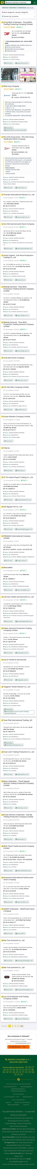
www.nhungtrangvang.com (18, 1091)
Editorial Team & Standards (22, 1102)
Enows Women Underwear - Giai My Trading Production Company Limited (18, 816)
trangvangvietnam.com (10, 1086)
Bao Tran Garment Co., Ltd (13, 940)
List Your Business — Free (11, 1097)
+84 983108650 (10, 698)
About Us (8, 1102)
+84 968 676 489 (10, 642)
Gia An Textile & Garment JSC (15, 659)
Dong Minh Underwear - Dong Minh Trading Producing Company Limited (18, 23)
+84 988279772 (10, 732)
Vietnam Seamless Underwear (17, 2)
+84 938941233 (10, 608)
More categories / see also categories (15, 12)
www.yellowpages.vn (26, 1086)
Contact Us (26, 1104)
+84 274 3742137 (10, 206)
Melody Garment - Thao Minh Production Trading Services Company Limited (18, 289)
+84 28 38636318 (10, 518)
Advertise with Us (28, 1097)
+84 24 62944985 (10, 459)
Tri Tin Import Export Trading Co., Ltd (18, 477)
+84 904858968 (10, 1010)
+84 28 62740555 (10, 952)
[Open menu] (34, 3)
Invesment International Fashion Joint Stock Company (18, 878)
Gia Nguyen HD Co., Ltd (12, 506)
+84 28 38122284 (10, 269)
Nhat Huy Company (11, 86)
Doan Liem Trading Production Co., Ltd (18, 752)
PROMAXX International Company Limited (16, 537)
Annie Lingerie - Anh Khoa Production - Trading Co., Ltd (18, 256)
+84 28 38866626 (10, 671)
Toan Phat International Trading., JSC (17, 720)
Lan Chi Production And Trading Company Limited (16, 997)
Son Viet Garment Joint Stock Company (18, 224)
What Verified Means (13, 1104)
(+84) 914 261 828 (15, 1153)
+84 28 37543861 (19, 37)
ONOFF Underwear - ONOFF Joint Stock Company (19, 910)
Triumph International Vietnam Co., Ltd (18, 194)
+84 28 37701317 (10, 430)
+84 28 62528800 (10, 828)
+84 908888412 (10, 579)
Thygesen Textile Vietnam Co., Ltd (16, 687)
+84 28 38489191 (10, 235)
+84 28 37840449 (10, 797)
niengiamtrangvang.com (18, 1089)
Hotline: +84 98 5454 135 (22, 97)
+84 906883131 (10, 489)
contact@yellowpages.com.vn (23, 1043)
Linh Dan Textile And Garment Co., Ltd (18, 597)
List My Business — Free (18, 1047)
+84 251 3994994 (10, 369)
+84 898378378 (10, 398)
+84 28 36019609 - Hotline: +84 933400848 (18, 859)
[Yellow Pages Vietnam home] (2, 2)
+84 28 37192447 (10, 304)
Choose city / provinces (10, 16)
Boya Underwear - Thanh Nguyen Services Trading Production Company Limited (18, 783)
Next (21, 1026)
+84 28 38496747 (10, 763)
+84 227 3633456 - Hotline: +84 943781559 (18, 549)
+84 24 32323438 (10, 891)
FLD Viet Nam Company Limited (16, 387)
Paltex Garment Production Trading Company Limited (17, 629)
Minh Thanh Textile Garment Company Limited (18, 847)
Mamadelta (7, 567)
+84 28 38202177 (10, 922)
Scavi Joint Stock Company (13, 358)
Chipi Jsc (6, 448)
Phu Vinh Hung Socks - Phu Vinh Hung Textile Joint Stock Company (18, 138)
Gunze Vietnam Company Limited (16, 416)
